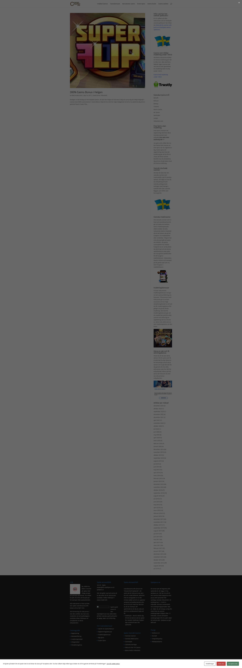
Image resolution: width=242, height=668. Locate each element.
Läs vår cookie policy (113, 664)
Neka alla (221, 664)
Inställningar (210, 664)
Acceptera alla (232, 664)
